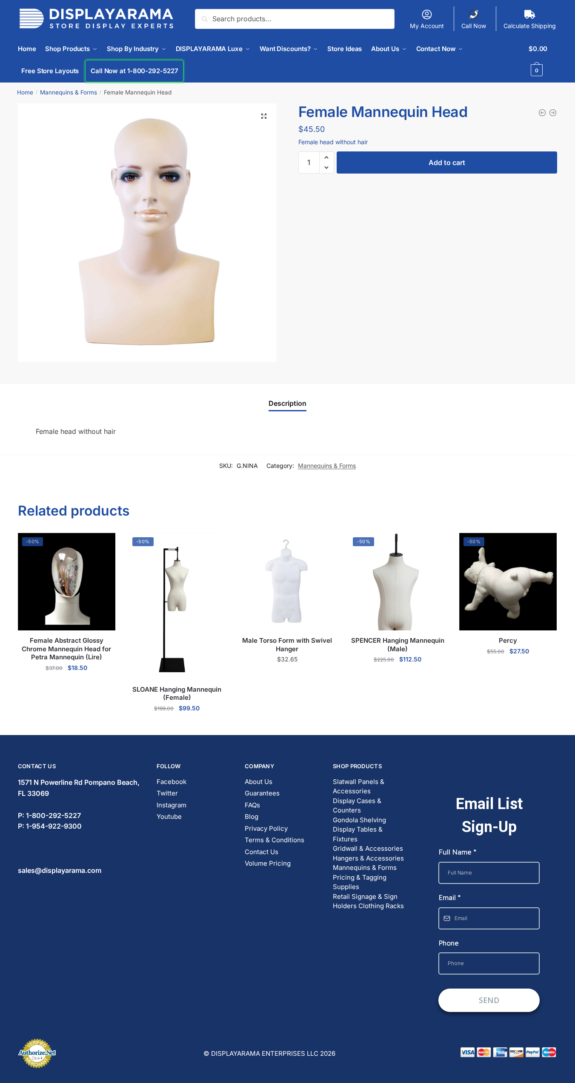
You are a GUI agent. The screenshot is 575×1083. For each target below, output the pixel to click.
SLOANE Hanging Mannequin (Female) (176, 693)
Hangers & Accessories (368, 858)
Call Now (473, 25)
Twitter (167, 793)
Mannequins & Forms (68, 92)
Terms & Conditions (274, 840)
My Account (427, 25)
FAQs (252, 805)
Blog (251, 816)
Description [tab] (287, 403)
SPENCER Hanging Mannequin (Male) (397, 644)
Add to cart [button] (66, 686)
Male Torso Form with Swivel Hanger (287, 644)
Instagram (171, 805)
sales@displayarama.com (59, 870)
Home (25, 92)
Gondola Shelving (359, 820)
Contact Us (261, 852)
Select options (287, 677)
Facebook (171, 782)
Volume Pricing (268, 863)
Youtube (169, 816)
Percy (508, 640)
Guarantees (262, 793)
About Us (258, 782)
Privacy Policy (266, 828)
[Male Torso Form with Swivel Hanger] (542, 112)
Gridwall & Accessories (368, 848)
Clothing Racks (381, 906)
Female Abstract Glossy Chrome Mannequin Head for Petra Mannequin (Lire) (66, 648)
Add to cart (447, 162)
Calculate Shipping (529, 25)
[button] (264, 116)
